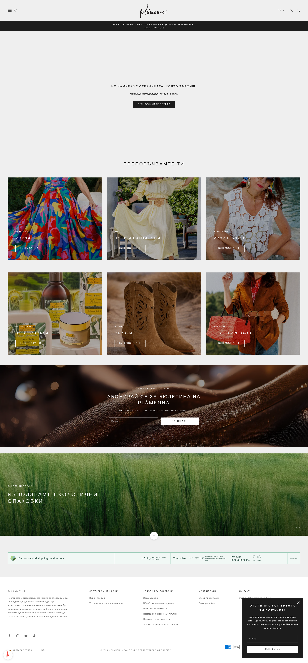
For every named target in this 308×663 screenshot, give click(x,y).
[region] (154, 494)
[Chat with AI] (8, 655)
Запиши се (272, 649)
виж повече (21, 510)
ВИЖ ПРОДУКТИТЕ (32, 343)
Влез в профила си (209, 597)
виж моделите (229, 248)
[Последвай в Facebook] (9, 635)
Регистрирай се (207, 603)
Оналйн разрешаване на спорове (161, 624)
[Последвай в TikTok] (34, 635)
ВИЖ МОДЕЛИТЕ (31, 248)
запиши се (180, 421)
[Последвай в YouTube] (26, 635)
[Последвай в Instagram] (17, 635)
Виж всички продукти (154, 104)
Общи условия (150, 597)
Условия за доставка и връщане (106, 603)
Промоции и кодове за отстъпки (160, 613)
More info (293, 558)
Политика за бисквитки (155, 608)
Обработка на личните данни (158, 603)
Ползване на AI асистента (157, 619)
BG (279, 10)
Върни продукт (97, 597)
